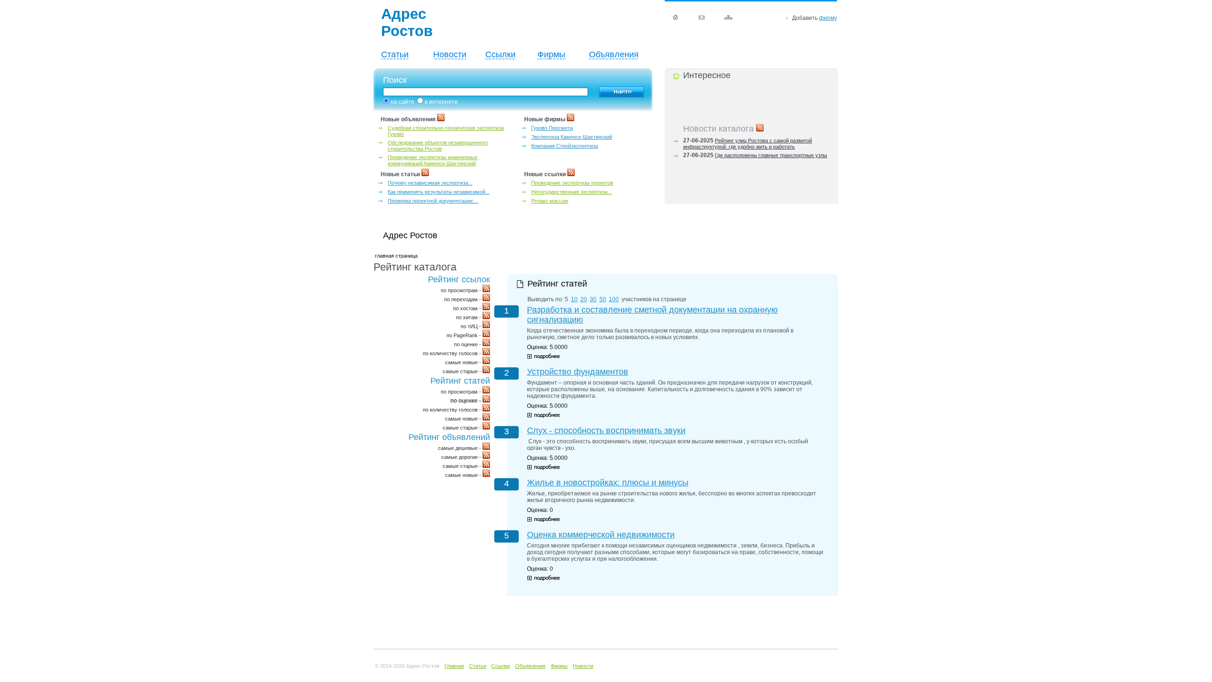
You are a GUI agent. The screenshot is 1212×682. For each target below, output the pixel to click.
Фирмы (551, 54)
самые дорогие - (461, 457)
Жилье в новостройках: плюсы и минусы (607, 482)
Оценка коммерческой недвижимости (601, 534)
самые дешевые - (460, 448)
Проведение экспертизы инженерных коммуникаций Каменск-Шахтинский (433, 160)
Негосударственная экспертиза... (571, 192)
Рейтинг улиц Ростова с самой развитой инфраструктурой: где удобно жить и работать (747, 141)
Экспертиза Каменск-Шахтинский (571, 137)
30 (593, 299)
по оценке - (468, 344)
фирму (828, 18)
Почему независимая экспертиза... (430, 183)
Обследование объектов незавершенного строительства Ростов (438, 146)
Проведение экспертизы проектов (572, 183)
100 (614, 299)
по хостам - (467, 308)
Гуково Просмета (552, 128)
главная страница (396, 256)
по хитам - (469, 317)
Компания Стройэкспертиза (564, 146)
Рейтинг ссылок (459, 279)
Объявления (614, 54)
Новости (449, 54)
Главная (454, 666)
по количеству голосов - (452, 353)
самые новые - (463, 362)
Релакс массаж (549, 201)
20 (583, 299)
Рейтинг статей (460, 381)
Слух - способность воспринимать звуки (606, 430)
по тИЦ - (471, 326)
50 (602, 299)
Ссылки (500, 54)
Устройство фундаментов (577, 372)
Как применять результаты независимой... (439, 192)
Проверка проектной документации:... (433, 201)
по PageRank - (464, 335)
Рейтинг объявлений (449, 437)
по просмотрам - (461, 290)
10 (574, 299)
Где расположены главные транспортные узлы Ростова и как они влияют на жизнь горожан (755, 156)
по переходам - (463, 299)
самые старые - (462, 371)
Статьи (395, 54)
